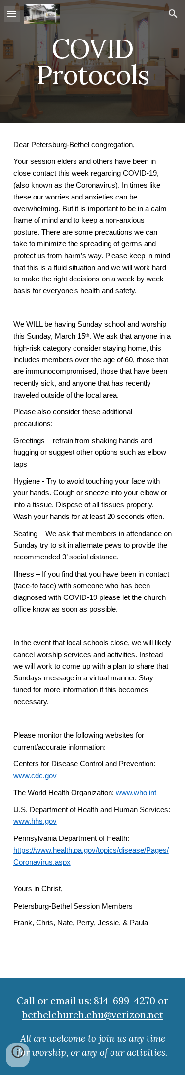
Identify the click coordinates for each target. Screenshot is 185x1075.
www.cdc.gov (35, 776)
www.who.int (136, 792)
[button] (12, 13)
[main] (92, 62)
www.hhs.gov (35, 821)
